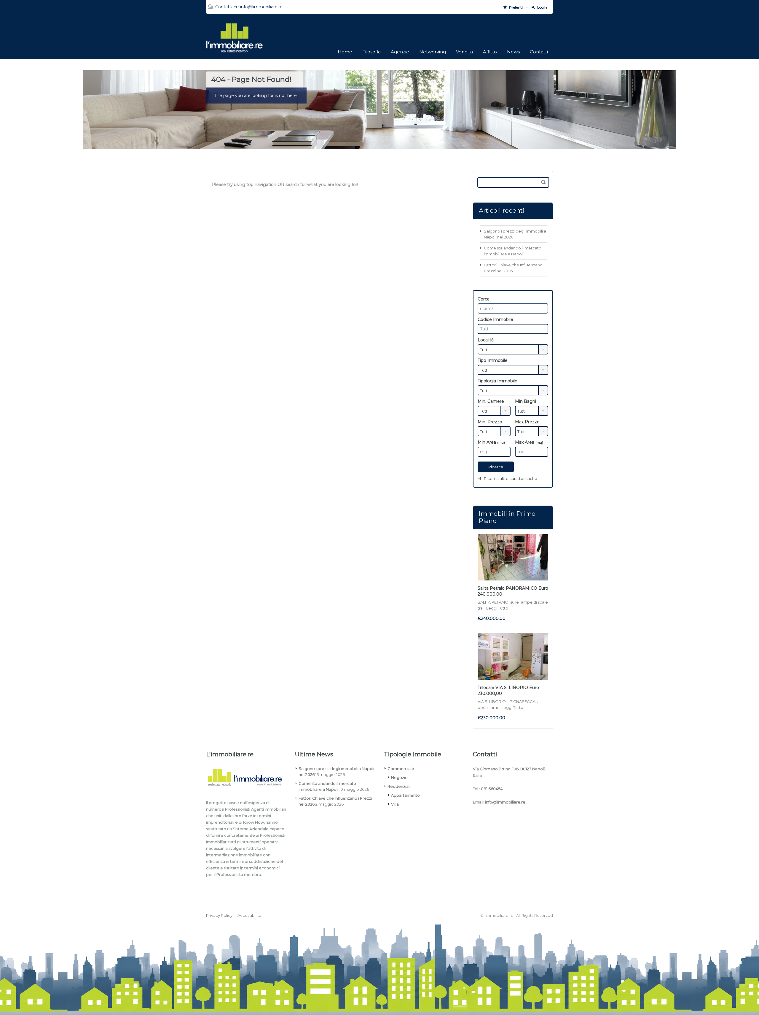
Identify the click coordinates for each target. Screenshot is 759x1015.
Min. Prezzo (490, 421)
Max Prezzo (527, 421)
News (513, 52)
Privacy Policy (219, 915)
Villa (395, 804)
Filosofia (371, 52)
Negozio (399, 777)
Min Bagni (525, 401)
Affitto (490, 52)
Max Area (529, 442)
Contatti (539, 52)
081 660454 (492, 788)
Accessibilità (249, 915)
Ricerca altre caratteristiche (510, 478)
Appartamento (405, 795)
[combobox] (513, 349)
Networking (432, 52)
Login (542, 7)
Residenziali (399, 786)
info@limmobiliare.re (261, 6)
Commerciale (401, 768)
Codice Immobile (495, 319)
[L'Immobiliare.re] (234, 41)
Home (345, 52)
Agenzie (400, 52)
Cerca (483, 299)
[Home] (248, 778)
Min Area (491, 442)
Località (486, 340)
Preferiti (516, 7)
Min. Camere (491, 401)
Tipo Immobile (493, 360)
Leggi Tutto (497, 608)
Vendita (464, 52)
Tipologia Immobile (497, 381)
